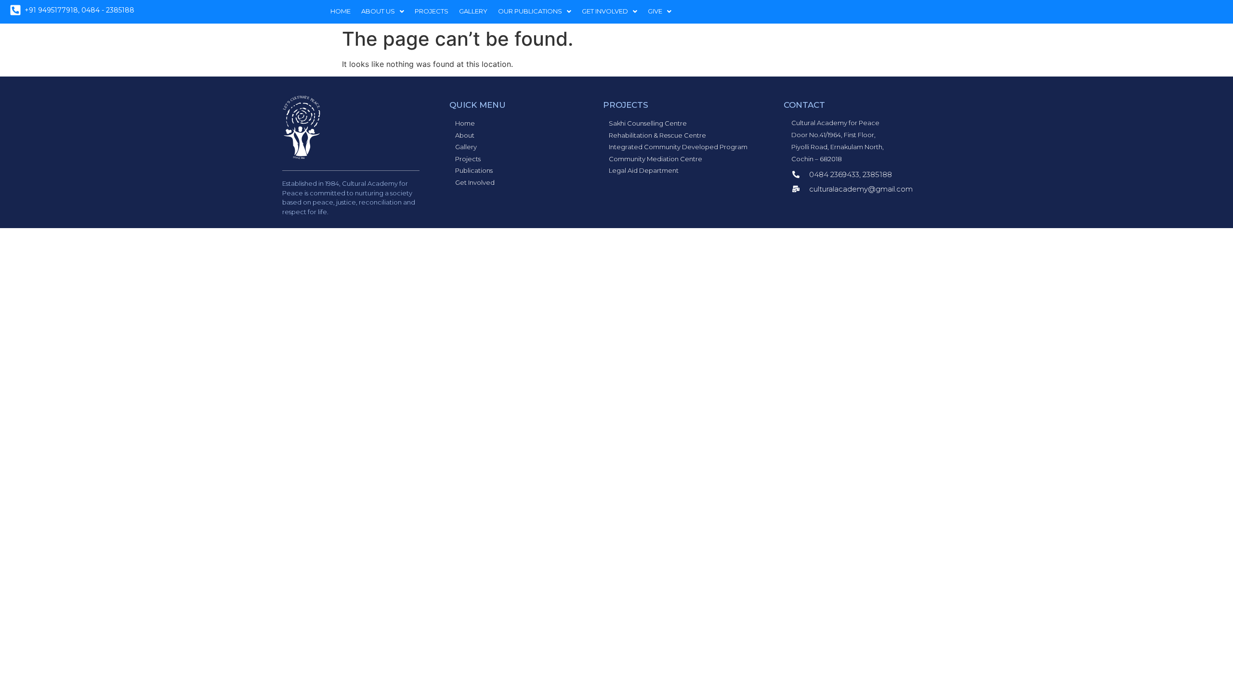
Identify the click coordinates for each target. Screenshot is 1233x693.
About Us (378, 11)
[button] (382, 11)
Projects (431, 11)
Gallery (473, 11)
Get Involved (605, 11)
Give (655, 11)
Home (340, 11)
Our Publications (530, 11)
